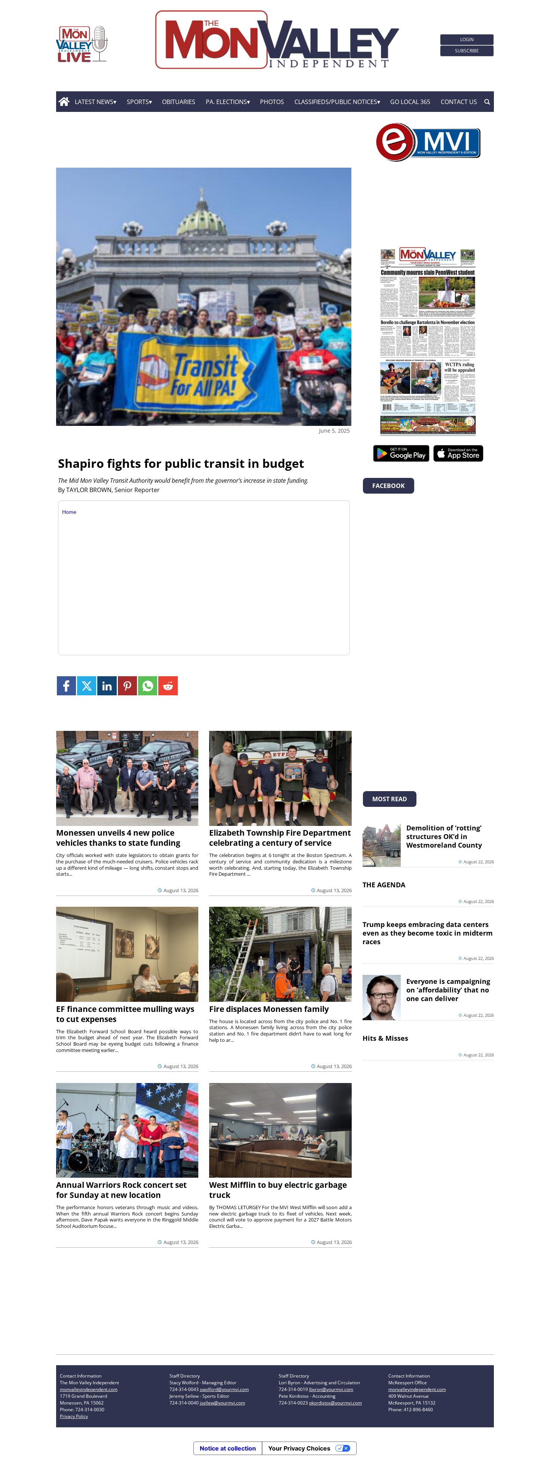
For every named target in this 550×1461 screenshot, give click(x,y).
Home (69, 512)
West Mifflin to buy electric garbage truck (278, 1190)
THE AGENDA (384, 884)
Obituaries (178, 102)
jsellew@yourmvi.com (222, 1403)
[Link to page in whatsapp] (147, 685)
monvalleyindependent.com (88, 1389)
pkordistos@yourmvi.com (335, 1403)
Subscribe (467, 51)
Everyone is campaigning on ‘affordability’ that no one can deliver (448, 990)
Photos (272, 102)
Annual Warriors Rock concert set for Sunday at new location (121, 1190)
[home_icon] (63, 102)
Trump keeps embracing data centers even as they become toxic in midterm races (428, 933)
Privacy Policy (74, 1416)
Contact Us (459, 102)
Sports (138, 102)
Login (467, 39)
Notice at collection (228, 1448)
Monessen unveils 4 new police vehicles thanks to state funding (118, 837)
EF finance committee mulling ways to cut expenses (125, 1014)
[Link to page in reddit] (167, 685)
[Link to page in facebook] (66, 685)
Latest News (94, 102)
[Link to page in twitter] (86, 685)
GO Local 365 (410, 102)
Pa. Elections (226, 102)
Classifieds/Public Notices (335, 102)
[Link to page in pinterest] (127, 685)
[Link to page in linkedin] (106, 685)
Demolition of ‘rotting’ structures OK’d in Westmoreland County (444, 836)
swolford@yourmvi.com (224, 1389)
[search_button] (487, 102)
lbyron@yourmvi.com (331, 1389)
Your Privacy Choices (299, 1448)
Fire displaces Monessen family (269, 1009)
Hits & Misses (385, 1038)
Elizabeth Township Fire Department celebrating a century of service (280, 837)
